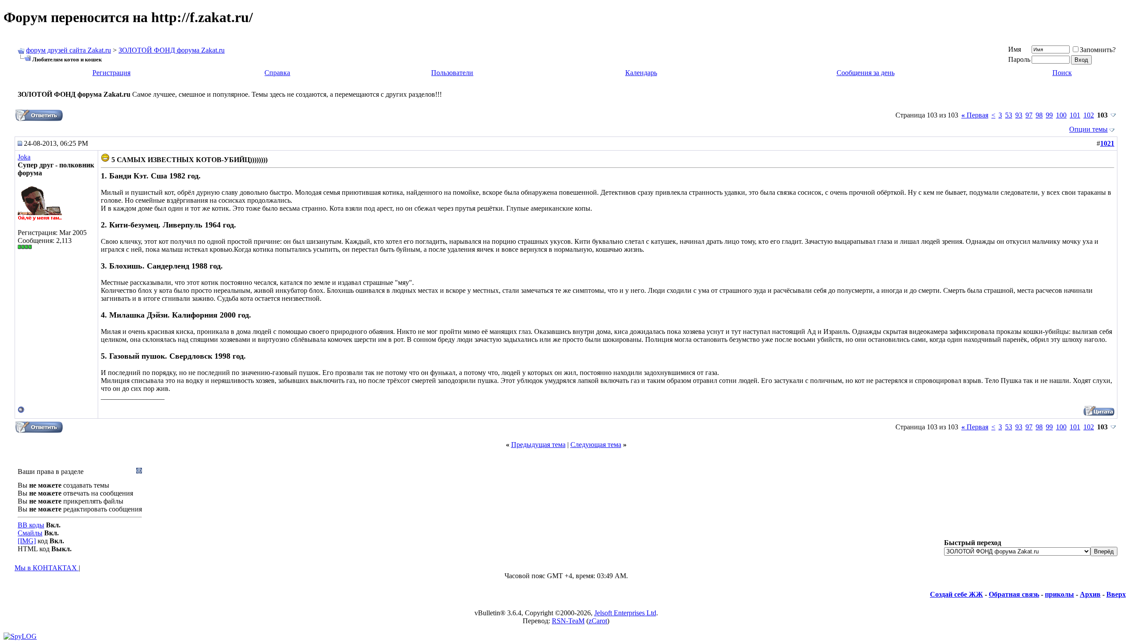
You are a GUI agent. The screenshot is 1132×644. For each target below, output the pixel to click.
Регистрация (111, 72)
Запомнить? (1098, 49)
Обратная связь (1014, 594)
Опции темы (1088, 129)
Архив (1090, 594)
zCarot (598, 621)
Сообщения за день (866, 72)
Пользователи (452, 72)
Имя (1014, 49)
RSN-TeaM (568, 621)
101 (1075, 115)
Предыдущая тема (538, 444)
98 (1039, 115)
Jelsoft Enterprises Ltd (625, 613)
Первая (974, 115)
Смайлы (30, 533)
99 (1049, 115)
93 (1018, 115)
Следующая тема (595, 444)
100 (1061, 115)
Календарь (641, 72)
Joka (24, 157)
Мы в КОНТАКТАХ (47, 568)
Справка (277, 72)
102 (1088, 115)
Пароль (1019, 59)
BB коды (31, 525)
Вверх (1116, 594)
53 (1008, 115)
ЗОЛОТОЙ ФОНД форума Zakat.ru (172, 50)
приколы (1059, 594)
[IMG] (27, 541)
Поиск (1062, 72)
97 (1029, 115)
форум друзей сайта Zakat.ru (68, 50)
